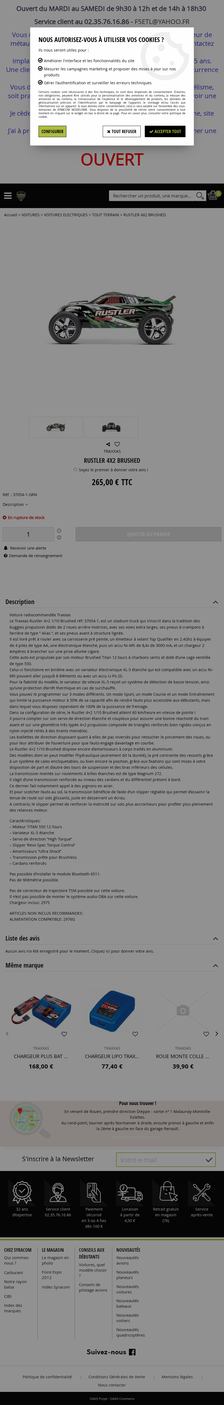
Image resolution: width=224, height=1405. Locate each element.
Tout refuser (123, 131)
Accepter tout (167, 131)
